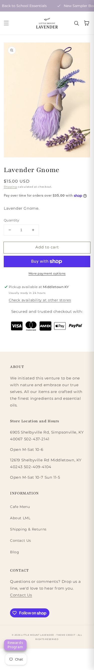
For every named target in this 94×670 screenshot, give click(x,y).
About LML (20, 518)
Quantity (11, 220)
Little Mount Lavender (37, 635)
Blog (14, 552)
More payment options (47, 273)
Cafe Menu (20, 506)
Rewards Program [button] (15, 644)
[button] (6, 23)
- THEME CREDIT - (66, 635)
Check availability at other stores (40, 300)
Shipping (10, 186)
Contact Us (20, 540)
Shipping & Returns (28, 529)
